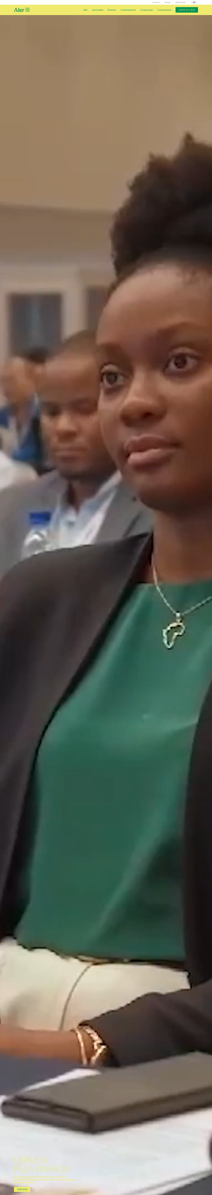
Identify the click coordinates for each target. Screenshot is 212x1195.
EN (194, 2)
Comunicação (164, 9)
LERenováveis (180, 2)
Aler (85, 9)
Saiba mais (22, 1189)
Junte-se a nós (187, 10)
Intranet (168, 2)
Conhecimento (128, 9)
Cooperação (146, 9)
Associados (97, 9)
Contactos (156, 2)
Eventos (112, 9)
